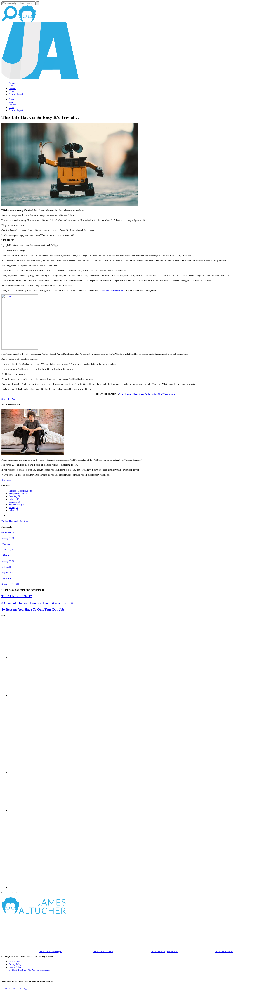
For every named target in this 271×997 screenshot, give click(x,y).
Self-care (14, 499)
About (11, 83)
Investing (14, 496)
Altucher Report (16, 94)
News (11, 91)
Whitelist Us (14, 961)
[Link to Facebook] (27, 657)
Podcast (12, 88)
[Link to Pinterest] (27, 849)
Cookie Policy (15, 967)
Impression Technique (20, 491)
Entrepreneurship (18, 493)
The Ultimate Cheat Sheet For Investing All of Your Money (147, 394)
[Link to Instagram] (27, 887)
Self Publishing (17, 504)
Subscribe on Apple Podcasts (164, 951)
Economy (14, 502)
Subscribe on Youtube (103, 951)
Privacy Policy (15, 964)
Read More (6, 480)
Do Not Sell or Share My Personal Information (29, 970)
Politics (13, 510)
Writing (13, 507)
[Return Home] (40, 78)
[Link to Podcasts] (47, 913)
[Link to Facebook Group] (27, 695)
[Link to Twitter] (27, 772)
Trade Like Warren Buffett (111, 290)
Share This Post (8, 399)
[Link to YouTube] (27, 810)
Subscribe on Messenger (50, 951)
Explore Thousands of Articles (14, 521)
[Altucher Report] (27, 21)
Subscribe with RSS (224, 951)
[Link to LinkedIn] (27, 733)
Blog (11, 85)
